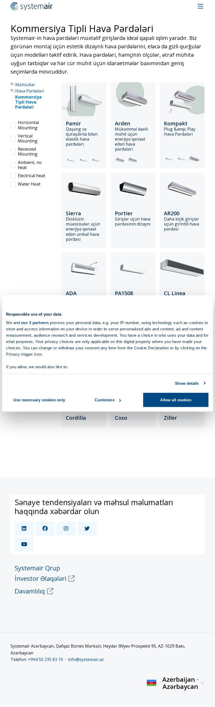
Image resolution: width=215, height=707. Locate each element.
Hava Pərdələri (29, 91)
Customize (105, 400)
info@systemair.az (86, 659)
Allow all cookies (176, 400)
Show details (187, 383)
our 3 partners (35, 322)
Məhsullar (25, 84)
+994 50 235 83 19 (45, 659)
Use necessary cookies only (39, 400)
